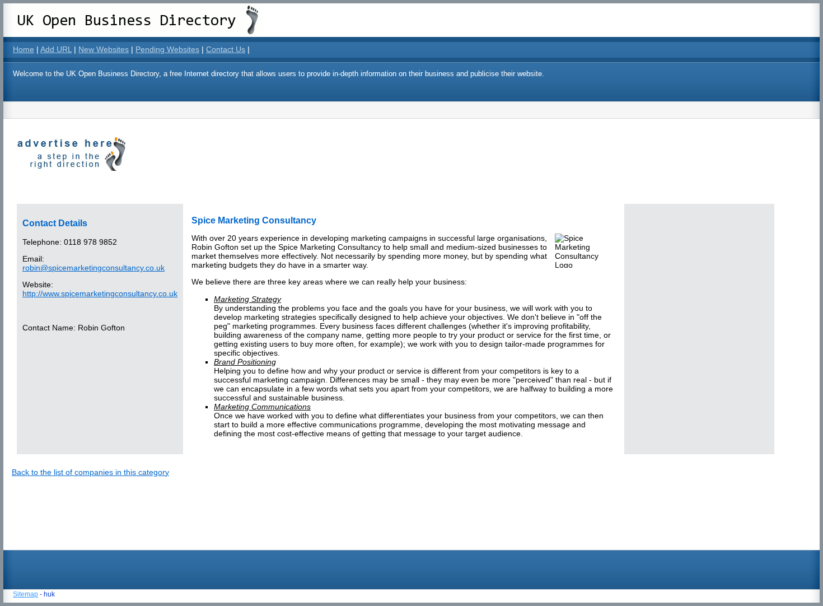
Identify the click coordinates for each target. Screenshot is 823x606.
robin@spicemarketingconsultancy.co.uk (93, 267)
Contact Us (225, 49)
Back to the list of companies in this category (90, 472)
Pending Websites (167, 49)
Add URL (56, 49)
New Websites (103, 49)
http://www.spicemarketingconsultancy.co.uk (99, 293)
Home (23, 49)
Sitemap (25, 594)
